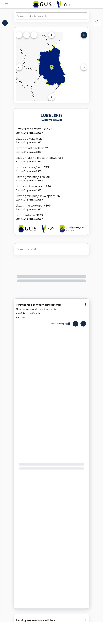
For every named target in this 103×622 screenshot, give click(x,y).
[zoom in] (26, 35)
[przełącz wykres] (83, 324)
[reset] (19, 35)
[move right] (84, 67)
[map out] (34, 35)
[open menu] (85, 304)
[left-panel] (5, 23)
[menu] (6, 4)
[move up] (51, 35)
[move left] (19, 67)
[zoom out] (84, 35)
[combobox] (51, 16)
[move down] (51, 97)
